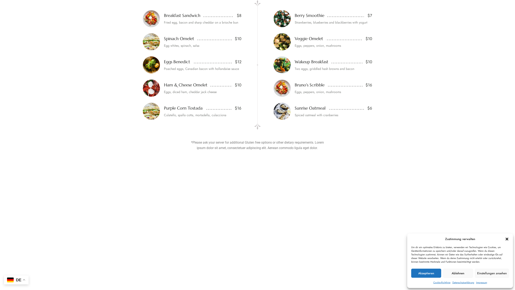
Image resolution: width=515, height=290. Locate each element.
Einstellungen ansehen (492, 273)
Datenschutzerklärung (463, 282)
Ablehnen (458, 273)
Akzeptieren (426, 273)
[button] (507, 239)
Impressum (481, 282)
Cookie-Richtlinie (441, 282)
